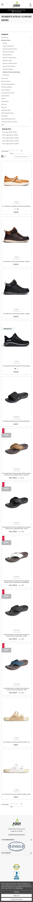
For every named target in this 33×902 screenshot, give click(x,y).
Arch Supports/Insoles (7, 93)
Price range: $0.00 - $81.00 (9, 132)
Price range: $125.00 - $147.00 (10, 141)
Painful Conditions (6, 87)
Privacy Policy (19, 888)
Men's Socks (4, 78)
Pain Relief (4, 116)
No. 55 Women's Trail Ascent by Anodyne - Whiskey (16, 261)
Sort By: (17, 156)
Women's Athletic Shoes (10, 49)
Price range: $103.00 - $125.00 (10, 138)
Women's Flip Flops (8, 52)
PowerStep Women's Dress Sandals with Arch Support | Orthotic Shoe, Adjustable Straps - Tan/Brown (16, 474)
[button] (16, 34)
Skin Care (4, 107)
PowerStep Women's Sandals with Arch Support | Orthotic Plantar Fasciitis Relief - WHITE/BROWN (16, 581)
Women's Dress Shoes (9, 66)
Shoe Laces (6, 75)
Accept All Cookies (16, 899)
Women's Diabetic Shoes (10, 63)
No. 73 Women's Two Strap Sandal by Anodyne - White (16, 794)
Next (21, 151)
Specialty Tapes (5, 110)
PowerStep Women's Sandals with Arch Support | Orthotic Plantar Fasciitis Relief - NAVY (16, 689)
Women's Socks (5, 81)
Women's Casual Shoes (9, 57)
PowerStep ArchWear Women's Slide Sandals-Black (16, 421)
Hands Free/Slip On (8, 46)
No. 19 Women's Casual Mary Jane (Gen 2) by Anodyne (16, 206)
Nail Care (4, 104)
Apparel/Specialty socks (8, 119)
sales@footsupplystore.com (16, 834)
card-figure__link (16, 180)
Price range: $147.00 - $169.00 (10, 143)
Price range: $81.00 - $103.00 (10, 135)
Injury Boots (4, 101)
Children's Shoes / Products (9, 122)
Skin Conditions (5, 90)
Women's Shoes (5, 40)
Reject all (16, 895)
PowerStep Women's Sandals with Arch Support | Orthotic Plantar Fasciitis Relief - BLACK (16, 635)
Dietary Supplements (7, 113)
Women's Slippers (8, 69)
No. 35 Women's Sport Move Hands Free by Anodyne (16, 366)
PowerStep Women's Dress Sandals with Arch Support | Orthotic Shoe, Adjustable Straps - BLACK (16, 527)
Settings (16, 892)
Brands (5, 43)
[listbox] (25, 156)
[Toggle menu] (2, 4)
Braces (3, 98)
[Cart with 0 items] (30, 3)
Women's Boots (7, 55)
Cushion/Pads (5, 96)
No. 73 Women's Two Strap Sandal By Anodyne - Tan (16, 742)
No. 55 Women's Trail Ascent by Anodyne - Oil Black (16, 313)
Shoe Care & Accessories (8, 84)
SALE (2, 124)
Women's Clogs (7, 60)
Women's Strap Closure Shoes (11, 72)
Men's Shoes (4, 37)
